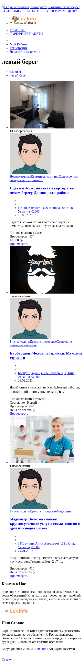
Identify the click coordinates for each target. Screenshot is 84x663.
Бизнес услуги (20, 341)
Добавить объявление (25, 51)
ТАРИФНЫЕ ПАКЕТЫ (26, 33)
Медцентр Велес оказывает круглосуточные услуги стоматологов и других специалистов (45, 523)
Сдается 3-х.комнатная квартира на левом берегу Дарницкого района (42, 190)
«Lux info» (41, 649)
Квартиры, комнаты (45, 176)
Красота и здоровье (43, 341)
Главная (15, 71)
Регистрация (18, 48)
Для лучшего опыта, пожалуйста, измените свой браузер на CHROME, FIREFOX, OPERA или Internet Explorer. (41, 8)
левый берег (18, 75)
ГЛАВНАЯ (17, 30)
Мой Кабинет (19, 44)
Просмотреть (19, 243)
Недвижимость (20, 176)
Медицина (64, 511)
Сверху (7, 659)
